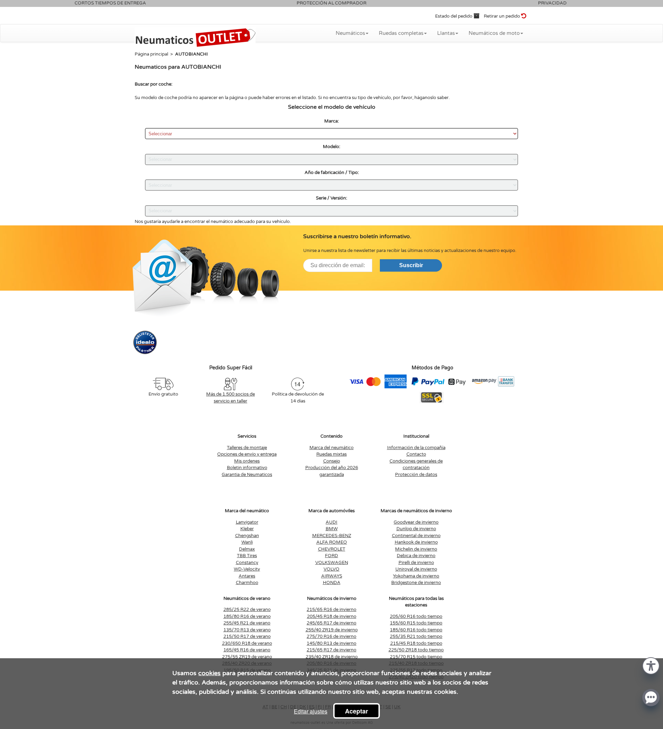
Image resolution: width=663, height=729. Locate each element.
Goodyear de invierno (416, 522)
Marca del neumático (331, 447)
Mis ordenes (247, 461)
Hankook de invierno (416, 542)
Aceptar (356, 711)
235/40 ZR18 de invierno (332, 657)
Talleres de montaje (247, 447)
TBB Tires (247, 555)
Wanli (247, 542)
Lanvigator (247, 522)
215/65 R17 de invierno (331, 650)
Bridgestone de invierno (416, 582)
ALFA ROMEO (331, 542)
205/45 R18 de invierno (331, 616)
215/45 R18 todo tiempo (416, 643)
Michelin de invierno (416, 549)
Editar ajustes (310, 711)
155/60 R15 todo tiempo (416, 623)
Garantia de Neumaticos (247, 474)
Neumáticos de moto (494, 33)
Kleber (247, 529)
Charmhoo (247, 582)
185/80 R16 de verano (247, 616)
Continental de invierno (416, 535)
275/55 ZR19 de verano (247, 657)
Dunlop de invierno (416, 529)
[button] (651, 665)
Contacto (416, 454)
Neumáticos (350, 33)
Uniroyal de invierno (416, 569)
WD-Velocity (247, 569)
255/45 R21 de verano (246, 623)
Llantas (446, 33)
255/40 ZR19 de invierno (332, 630)
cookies (209, 673)
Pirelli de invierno (416, 562)
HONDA (331, 582)
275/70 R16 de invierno (331, 636)
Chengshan (247, 535)
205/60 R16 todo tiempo (416, 616)
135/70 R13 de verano (247, 630)
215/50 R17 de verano (247, 636)
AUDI (331, 522)
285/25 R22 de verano (247, 609)
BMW (332, 529)
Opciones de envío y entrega (247, 454)
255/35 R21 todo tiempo (416, 636)
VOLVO (331, 569)
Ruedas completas (401, 33)
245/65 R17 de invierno (331, 623)
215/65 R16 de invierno (331, 609)
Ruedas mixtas (331, 454)
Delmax (247, 549)
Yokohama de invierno (416, 576)
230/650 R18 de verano (247, 643)
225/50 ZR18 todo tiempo (416, 650)
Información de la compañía (416, 447)
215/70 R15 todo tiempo (416, 657)
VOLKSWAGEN (331, 562)
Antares (247, 576)
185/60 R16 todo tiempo (416, 630)
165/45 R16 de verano (246, 650)
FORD (331, 555)
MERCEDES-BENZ (331, 535)
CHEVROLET (331, 549)
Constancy (247, 562)
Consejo (331, 461)
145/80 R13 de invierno (331, 643)
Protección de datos (416, 474)
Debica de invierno (416, 555)
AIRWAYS (331, 576)
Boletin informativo (247, 467)
